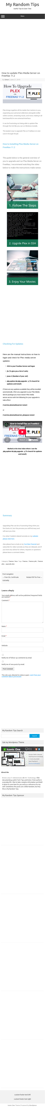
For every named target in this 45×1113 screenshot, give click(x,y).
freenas (11, 561)
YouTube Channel (30, 544)
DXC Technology (30, 778)
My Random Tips (22, 4)
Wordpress (33, 1105)
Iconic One (11, 1105)
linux (16, 561)
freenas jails (33, 561)
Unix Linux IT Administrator (13, 778)
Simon (7, 80)
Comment (6, 600)
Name (4, 626)
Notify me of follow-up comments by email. (17, 658)
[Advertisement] (22, 44)
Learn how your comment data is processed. (21, 676)
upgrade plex (10, 564)
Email (4, 636)
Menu (22, 16)
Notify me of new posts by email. (13, 664)
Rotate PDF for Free (34, 577)
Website (5, 645)
